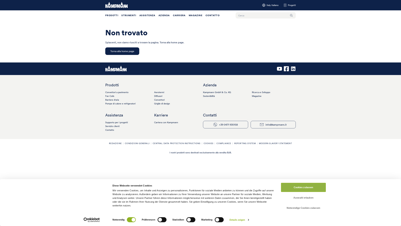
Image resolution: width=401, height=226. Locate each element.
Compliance (223, 143)
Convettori (159, 99)
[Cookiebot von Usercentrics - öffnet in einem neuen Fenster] (91, 220)
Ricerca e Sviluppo (261, 92)
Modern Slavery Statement (275, 143)
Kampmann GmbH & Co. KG (217, 92)
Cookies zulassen (303, 187)
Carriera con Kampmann (166, 122)
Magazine (195, 15)
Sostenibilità (209, 96)
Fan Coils (109, 96)
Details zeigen (237, 219)
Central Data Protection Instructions (176, 143)
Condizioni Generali (137, 143)
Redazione (115, 143)
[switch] (162, 219)
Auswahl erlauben (303, 197)
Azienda (164, 15)
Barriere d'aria (112, 99)
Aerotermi (159, 92)
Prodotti (111, 15)
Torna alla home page (122, 51)
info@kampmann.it (276, 124)
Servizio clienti (112, 126)
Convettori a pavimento (116, 92)
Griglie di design (162, 103)
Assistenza (147, 15)
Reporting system (245, 143)
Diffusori (158, 96)
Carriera (179, 15)
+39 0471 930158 (228, 124)
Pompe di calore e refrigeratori (120, 103)
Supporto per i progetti (116, 122)
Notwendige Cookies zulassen (303, 208)
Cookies (208, 143)
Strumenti (128, 15)
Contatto (213, 15)
